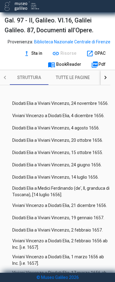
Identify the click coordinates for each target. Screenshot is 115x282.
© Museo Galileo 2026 (57, 277)
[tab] (29, 77)
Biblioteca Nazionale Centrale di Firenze (72, 41)
